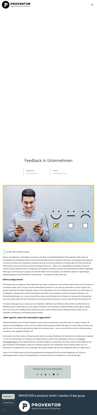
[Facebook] (37, 374)
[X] (41, 374)
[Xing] (54, 374)
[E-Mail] (58, 374)
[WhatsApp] (50, 374)
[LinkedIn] (45, 374)
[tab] (8, 396)
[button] (4, 411)
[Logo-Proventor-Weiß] (40, 401)
